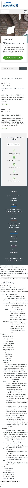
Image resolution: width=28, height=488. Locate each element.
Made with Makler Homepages (14, 260)
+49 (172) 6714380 (16, 209)
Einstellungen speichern (6, 481)
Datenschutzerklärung (8, 283)
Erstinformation (14, 241)
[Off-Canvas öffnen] (25, 11)
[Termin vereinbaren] (3, 11)
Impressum (14, 236)
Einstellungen (12, 278)
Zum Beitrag (5, 104)
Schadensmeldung (14, 252)
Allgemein (6, 85)
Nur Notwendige (4, 278)
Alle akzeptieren (15, 481)
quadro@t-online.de (13, 214)
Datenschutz (14, 238)
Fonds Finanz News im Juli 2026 (10, 115)
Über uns (14, 250)
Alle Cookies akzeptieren (21, 278)
